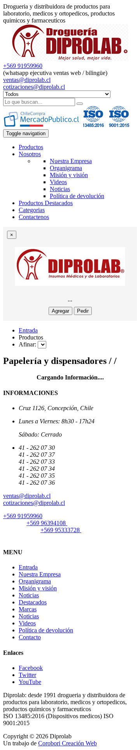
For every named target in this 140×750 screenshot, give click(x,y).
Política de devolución (77, 196)
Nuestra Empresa (71, 161)
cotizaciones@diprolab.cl (34, 87)
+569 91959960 (22, 66)
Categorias (32, 210)
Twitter (27, 675)
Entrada (28, 330)
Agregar (60, 311)
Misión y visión (69, 175)
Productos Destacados (46, 203)
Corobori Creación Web (67, 743)
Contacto (30, 637)
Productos (31, 147)
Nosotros (30, 154)
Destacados (33, 602)
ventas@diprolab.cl (27, 80)
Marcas (28, 609)
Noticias (60, 189)
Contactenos (34, 217)
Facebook (31, 668)
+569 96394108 (46, 523)
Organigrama (66, 168)
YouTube (30, 682)
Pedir (83, 311)
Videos (58, 182)
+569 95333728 (60, 530)
